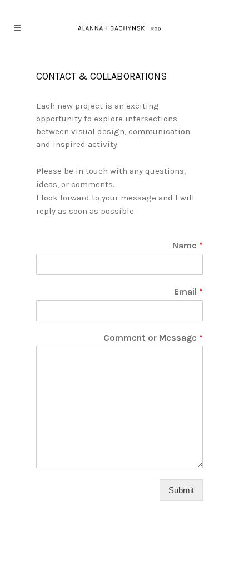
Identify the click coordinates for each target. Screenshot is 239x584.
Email (188, 291)
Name (187, 245)
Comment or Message (153, 337)
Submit (181, 490)
